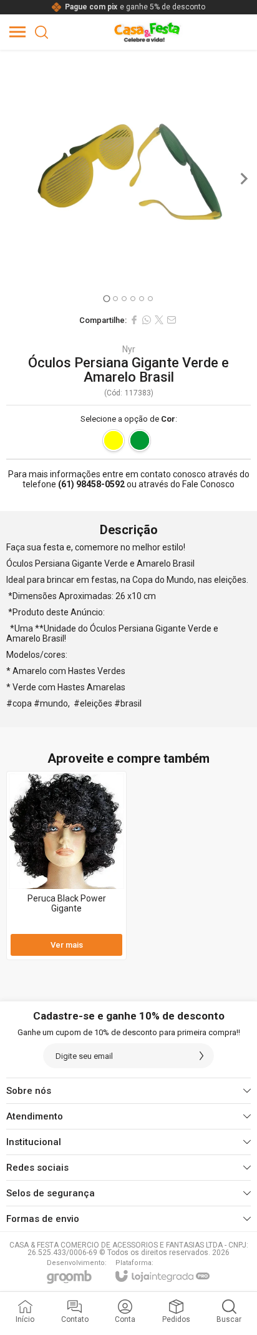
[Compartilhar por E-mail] (171, 319)
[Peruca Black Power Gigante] (66, 866)
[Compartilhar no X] (159, 319)
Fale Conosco (208, 484)
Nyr (128, 349)
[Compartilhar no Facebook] (134, 319)
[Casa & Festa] (147, 31)
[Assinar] (201, 1055)
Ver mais (67, 945)
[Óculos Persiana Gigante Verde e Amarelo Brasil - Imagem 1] (128, 178)
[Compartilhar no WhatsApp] (146, 319)
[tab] (106, 298)
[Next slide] (243, 178)
